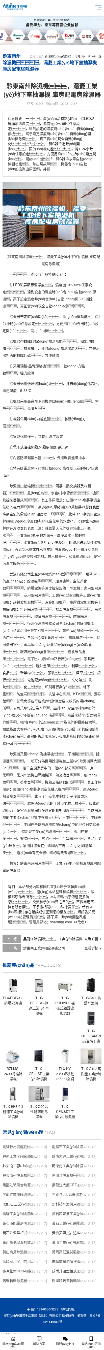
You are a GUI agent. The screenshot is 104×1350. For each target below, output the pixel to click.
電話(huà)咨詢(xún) (91, 1345)
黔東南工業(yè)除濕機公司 (44, 947)
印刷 (48, 686)
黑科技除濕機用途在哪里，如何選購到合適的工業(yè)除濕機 (69, 1203)
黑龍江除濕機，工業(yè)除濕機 (53, 938)
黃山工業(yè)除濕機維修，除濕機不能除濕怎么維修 (69, 1242)
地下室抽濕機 (79, 863)
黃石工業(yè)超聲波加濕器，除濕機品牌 (69, 1223)
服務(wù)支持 (65, 1343)
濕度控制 (52, 587)
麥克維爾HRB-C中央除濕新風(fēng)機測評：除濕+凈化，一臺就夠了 (20, 1270)
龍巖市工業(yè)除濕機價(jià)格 (69, 1146)
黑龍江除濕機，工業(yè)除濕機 (69, 1175)
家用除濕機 (32, 845)
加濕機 (60, 580)
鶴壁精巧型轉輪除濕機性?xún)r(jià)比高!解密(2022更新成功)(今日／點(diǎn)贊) (69, 1280)
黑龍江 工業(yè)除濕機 (20, 1203)
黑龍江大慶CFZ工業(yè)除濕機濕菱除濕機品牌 (69, 1184)
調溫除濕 (63, 609)
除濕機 (43, 401)
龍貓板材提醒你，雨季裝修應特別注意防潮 (20, 1146)
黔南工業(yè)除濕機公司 (20, 1156)
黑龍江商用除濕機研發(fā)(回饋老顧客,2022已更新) (20, 1194)
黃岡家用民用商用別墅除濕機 (20, 1261)
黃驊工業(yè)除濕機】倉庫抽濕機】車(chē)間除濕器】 (20, 1213)
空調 (33, 767)
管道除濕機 (29, 609)
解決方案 (39, 1343)
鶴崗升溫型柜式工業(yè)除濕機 (69, 1270)
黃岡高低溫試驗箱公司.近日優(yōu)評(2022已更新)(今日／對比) (69, 1251)
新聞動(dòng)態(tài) (58, 56)
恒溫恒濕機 (36, 623)
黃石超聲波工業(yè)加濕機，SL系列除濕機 (69, 1213)
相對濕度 (63, 810)
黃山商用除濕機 (15, 1251)
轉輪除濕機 (43, 616)
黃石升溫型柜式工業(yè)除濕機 (20, 1232)
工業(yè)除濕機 (78, 760)
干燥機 (73, 753)
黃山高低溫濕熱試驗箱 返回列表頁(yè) (20, 1242)
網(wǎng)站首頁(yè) (13, 1345)
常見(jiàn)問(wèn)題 (87, 56)
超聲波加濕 (22, 602)
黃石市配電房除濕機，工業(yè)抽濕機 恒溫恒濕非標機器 (20, 1223)
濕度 (41, 284)
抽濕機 (48, 753)
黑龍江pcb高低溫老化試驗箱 (69, 1194)
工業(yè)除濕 (42, 831)
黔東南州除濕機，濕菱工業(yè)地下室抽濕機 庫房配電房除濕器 (20, 1175)
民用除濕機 (54, 760)
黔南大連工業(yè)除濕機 (69, 1156)
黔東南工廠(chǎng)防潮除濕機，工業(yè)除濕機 (20, 1165)
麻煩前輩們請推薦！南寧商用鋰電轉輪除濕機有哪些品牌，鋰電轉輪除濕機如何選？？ (69, 1261)
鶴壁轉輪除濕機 (15, 1280)
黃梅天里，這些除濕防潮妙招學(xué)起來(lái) (69, 1232)
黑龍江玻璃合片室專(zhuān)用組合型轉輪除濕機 (20, 1184)
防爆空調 (34, 587)
